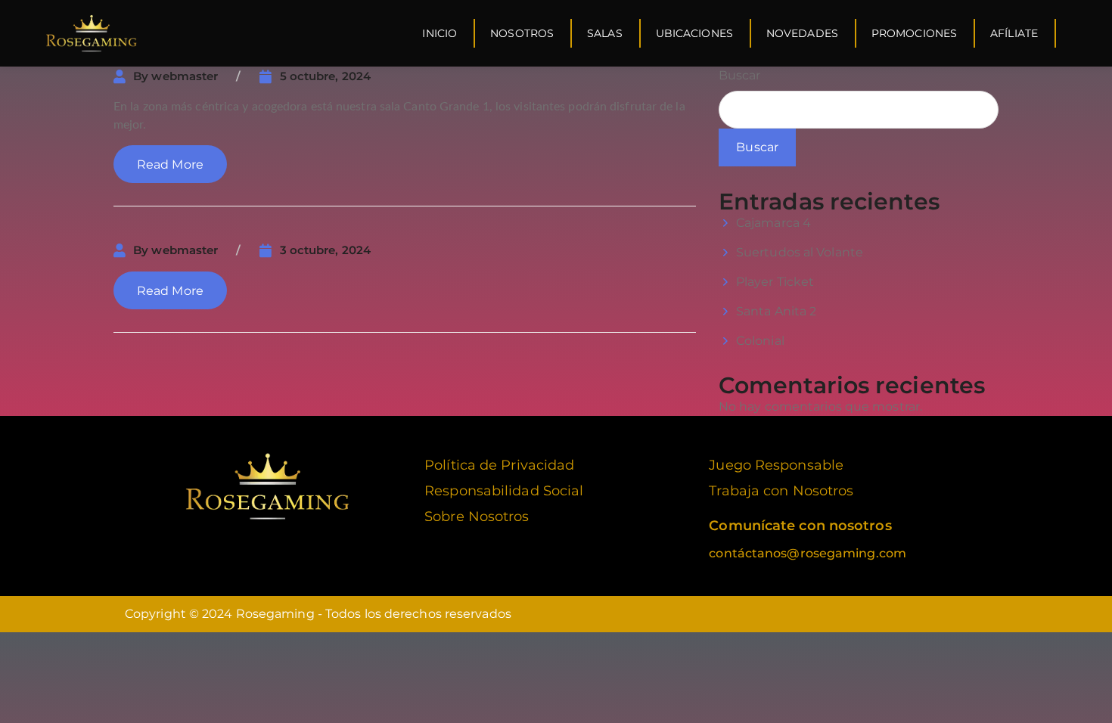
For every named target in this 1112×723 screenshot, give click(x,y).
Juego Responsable (776, 465)
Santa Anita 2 (776, 311)
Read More (170, 164)
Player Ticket (775, 282)
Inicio (439, 33)
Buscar (740, 75)
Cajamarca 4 (773, 223)
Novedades (802, 33)
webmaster (184, 76)
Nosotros (522, 33)
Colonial (760, 341)
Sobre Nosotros (476, 516)
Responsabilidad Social (503, 491)
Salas (605, 33)
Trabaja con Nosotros (781, 491)
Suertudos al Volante (799, 252)
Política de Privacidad (499, 465)
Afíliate (1014, 33)
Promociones (914, 33)
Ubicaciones (694, 33)
